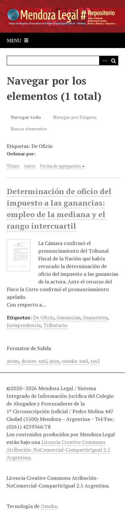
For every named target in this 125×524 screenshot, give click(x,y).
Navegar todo (26, 117)
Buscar (113, 60)
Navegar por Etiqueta (74, 117)
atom (13, 360)
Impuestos (95, 317)
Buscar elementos (29, 129)
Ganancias (68, 317)
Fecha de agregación (60, 166)
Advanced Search (104, 60)
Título (13, 166)
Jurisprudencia (24, 325)
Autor (30, 166)
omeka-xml (75, 360)
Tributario (55, 325)
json (54, 360)
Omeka (49, 506)
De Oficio (43, 317)
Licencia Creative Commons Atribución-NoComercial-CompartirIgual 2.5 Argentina (58, 449)
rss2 (95, 360)
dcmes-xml (34, 360)
